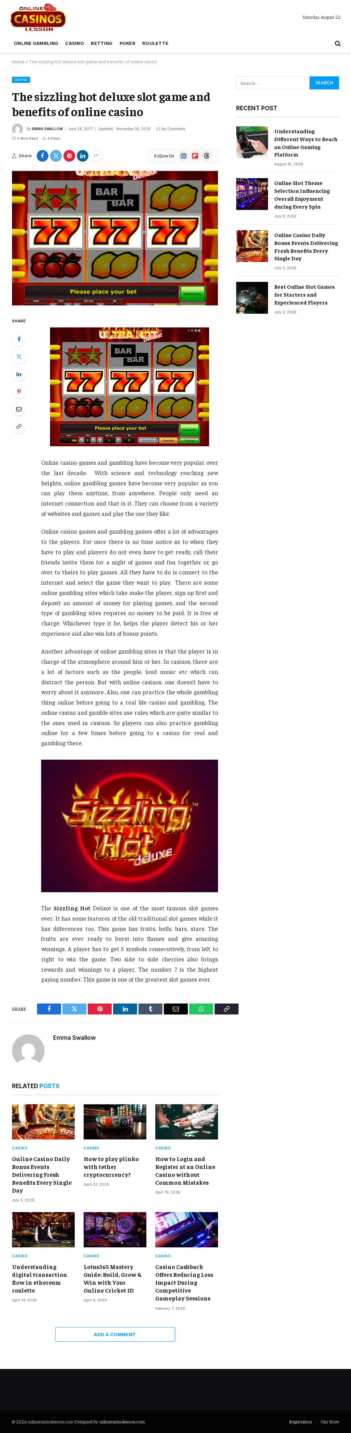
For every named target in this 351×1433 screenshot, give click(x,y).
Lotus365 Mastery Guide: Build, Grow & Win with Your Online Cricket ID (112, 1278)
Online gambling (36, 43)
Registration (300, 1421)
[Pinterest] (19, 391)
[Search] (337, 43)
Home (18, 61)
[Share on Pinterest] (69, 156)
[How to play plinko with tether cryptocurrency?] (115, 1121)
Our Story (329, 1421)
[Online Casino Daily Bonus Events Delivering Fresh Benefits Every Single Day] (43, 1121)
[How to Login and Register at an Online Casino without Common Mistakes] (186, 1121)
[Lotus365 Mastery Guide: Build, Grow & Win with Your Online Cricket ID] (115, 1229)
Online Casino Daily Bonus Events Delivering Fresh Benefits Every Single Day (42, 1174)
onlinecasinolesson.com (122, 1421)
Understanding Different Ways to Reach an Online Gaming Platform (305, 142)
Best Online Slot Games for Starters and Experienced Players (304, 294)
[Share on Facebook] (42, 156)
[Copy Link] (19, 426)
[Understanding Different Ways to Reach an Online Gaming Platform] (252, 142)
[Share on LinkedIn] (82, 156)
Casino (74, 43)
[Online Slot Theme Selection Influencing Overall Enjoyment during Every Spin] (252, 194)
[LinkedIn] (19, 374)
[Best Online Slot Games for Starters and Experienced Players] (252, 298)
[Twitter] (19, 356)
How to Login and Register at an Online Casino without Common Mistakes (185, 1170)
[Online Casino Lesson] (38, 17)
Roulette (155, 43)
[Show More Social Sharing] (96, 156)
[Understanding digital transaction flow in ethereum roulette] (43, 1229)
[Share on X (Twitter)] (56, 156)
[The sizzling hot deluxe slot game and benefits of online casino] (115, 238)
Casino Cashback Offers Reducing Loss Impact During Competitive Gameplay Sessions (184, 1282)
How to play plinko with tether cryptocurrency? (111, 1166)
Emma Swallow (47, 129)
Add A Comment (115, 1334)
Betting (101, 43)
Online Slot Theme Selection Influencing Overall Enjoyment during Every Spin (302, 194)
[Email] (19, 409)
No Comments (173, 129)
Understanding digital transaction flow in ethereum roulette (39, 1278)
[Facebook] (19, 339)
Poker (127, 43)
